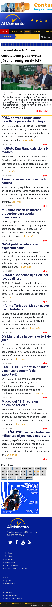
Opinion (8, 580)
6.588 (30, 475)
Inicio (5, 31)
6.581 (30, 472)
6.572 (18, 468)
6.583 (42, 472)
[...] (23, 107)
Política (27, 32)
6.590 (42, 475)
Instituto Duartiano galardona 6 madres (25, 150)
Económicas (10, 562)
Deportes (36, 32)
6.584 (4, 475)
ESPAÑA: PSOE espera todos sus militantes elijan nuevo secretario (26, 434)
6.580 (23, 472)
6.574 (31, 468)
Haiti (7, 577)
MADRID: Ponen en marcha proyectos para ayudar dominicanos (21, 213)
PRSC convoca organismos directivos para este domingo (23, 119)
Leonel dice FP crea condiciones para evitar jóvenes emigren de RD (21, 55)
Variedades (10, 583)
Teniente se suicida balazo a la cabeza (24, 181)
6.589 (36, 475)
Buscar (47, 37)
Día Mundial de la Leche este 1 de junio (26, 338)
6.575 (37, 468)
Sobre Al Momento (13, 598)
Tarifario (8, 592)
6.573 (24, 468)
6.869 (19, 478)
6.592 (10, 478)
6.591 (4, 478)
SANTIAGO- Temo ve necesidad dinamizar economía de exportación (25, 370)
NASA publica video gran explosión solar (20, 246)
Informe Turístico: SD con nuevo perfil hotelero (25, 307)
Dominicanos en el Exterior (17, 568)
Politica (8, 556)
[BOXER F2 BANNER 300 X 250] (20, 497)
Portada (8, 553)
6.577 (4, 472)
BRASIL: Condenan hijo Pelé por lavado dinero (25, 277)
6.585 (10, 475)
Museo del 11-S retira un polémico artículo (20, 403)
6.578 (10, 472)
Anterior (5, 468)
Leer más (28, 140)
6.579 (17, 472)
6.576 (44, 468)
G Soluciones (47, 606)
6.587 (23, 475)
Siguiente (28, 478)
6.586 (17, 475)
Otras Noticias (16, 32)
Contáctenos (11, 595)
